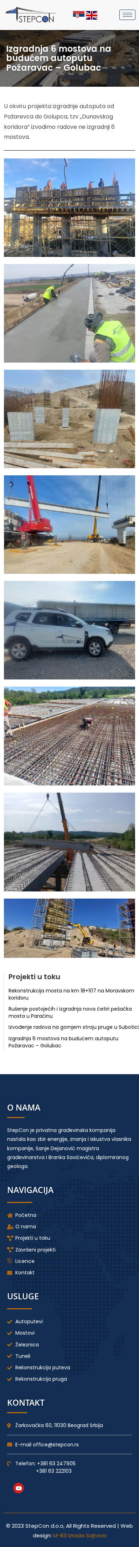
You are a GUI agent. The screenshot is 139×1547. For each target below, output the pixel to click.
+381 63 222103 (54, 1471)
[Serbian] (79, 14)
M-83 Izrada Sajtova (79, 1535)
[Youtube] (18, 1488)
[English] (91, 14)
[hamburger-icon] (127, 15)
